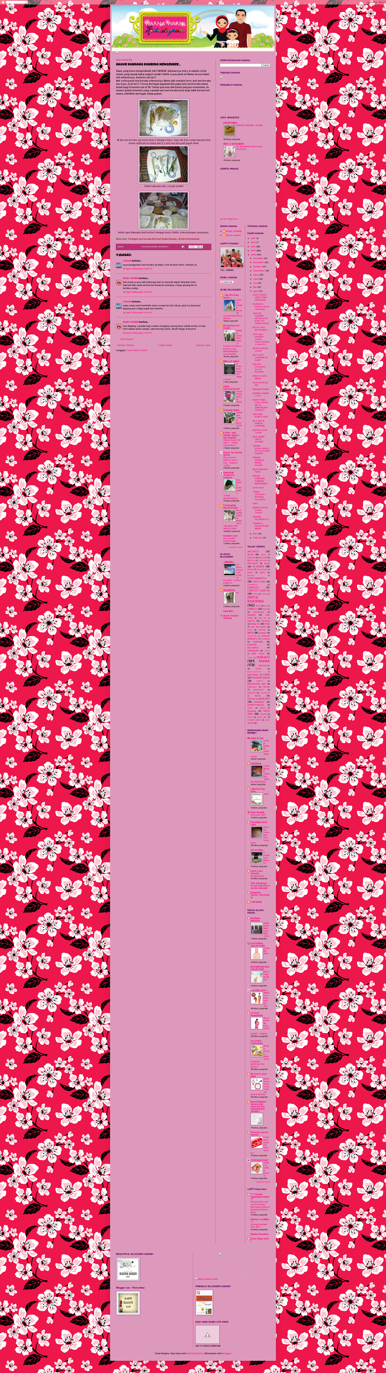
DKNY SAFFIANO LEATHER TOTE (266, 929)
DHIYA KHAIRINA (255, 599)
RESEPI (265, 698)
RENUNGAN (252, 699)
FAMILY (252, 608)
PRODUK (251, 693)
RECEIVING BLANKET (266, 975)
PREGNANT (258, 690)
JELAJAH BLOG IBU (260, 383)
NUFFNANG (252, 674)
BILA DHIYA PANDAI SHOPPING (259, 423)
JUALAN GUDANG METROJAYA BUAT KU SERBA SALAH (261, 318)
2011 (253, 250)
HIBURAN (265, 621)
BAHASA (251, 557)
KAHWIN (266, 639)
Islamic (262, 633)
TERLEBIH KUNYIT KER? (260, 415)
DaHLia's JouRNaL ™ (260, 1220)
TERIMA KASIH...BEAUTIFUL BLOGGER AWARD (261, 450)
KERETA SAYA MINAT (260, 377)
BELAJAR (263, 557)
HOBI (267, 623)
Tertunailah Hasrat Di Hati (230, 506)
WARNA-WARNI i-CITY (261, 394)
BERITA (250, 560)
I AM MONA (256, 902)
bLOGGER (258, 566)
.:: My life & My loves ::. (231, 296)
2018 (266, 794)
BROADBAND (262, 569)
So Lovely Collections (257, 1041)
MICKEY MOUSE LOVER (260, 349)
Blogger (226, 1353)
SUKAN (263, 714)
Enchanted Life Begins (231, 326)
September (259, 270)
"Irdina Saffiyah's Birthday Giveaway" (259, 495)
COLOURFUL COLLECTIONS (258, 944)
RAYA (258, 695)
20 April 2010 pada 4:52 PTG (137, 292)
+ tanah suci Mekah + (266, 857)
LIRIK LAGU (257, 653)
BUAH (250, 572)
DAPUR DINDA (230, 122)
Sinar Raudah (257, 812)
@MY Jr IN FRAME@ (233, 144)
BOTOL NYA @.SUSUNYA (260, 328)
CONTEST (253, 587)
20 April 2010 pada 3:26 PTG (137, 268)
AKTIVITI (253, 551)
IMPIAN (262, 630)
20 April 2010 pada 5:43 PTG (137, 312)
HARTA (251, 621)
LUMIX (250, 657)
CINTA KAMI (259, 581)
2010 (253, 254)
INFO (250, 632)
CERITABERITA (256, 578)
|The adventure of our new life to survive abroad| (260, 885)
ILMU (249, 630)
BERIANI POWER (261, 389)
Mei (255, 287)
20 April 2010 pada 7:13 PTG (137, 333)
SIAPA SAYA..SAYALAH (231, 387)
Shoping (251, 711)
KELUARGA (253, 647)
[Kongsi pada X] (195, 246)
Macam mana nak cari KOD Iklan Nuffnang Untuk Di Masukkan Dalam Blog (260, 1206)
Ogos (256, 274)
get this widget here (229, 219)
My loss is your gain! (259, 1074)
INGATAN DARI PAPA (260, 470)
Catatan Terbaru (125, 345)
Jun (255, 283)
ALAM (250, 554)
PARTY (259, 681)
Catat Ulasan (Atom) (137, 350)
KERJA (267, 651)
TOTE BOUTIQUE (259, 1160)
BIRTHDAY (252, 563)
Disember (258, 258)
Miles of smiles (231, 361)
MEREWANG (264, 665)
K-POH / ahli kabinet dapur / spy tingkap (231, 435)
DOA (265, 606)
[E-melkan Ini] (189, 246)
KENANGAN (253, 650)
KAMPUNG (258, 641)
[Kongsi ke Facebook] (198, 246)
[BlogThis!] (192, 246)
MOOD (259, 668)
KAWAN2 (252, 644)
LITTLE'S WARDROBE (257, 1014)
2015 (253, 242)
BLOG (267, 563)
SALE (262, 707)
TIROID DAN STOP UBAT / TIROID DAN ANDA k (232, 443)
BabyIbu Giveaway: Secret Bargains (259, 368)
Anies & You (257, 738)
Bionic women (233, 235)
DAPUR (264, 594)
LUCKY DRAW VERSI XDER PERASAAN (260, 297)
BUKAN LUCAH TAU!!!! (260, 431)
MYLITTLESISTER (254, 672)
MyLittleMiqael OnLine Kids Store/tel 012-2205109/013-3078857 (258, 1106)
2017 (253, 238)
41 (237, 592)
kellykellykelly (195, 1353)
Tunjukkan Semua (236, 547)
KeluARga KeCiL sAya (259, 823)
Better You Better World (232, 453)
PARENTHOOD (261, 677)
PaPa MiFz (228, 611)
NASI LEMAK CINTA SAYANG (259, 439)
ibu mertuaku (258, 627)
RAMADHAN (265, 693)
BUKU (262, 572)
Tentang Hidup (231, 410)
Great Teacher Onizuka (231, 616)
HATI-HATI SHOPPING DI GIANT (260, 357)
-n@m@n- (228, 562)
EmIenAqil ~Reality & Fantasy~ (228, 475)
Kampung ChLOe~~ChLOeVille (260, 895)
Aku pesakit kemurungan (229, 539)
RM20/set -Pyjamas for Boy (266, 999)
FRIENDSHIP (258, 612)
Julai (256, 279)
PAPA (266, 674)
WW (252, 723)
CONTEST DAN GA (258, 590)
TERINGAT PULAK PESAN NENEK (261, 526)
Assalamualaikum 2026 (239, 396)
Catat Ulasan (126, 339)
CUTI (255, 594)
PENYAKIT (252, 687)
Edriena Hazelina (259, 1234)
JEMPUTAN (251, 636)
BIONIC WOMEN (131, 278)
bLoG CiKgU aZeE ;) (260, 1239)
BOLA (250, 569)
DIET (258, 606)
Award (263, 554)
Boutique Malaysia (255, 919)
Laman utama (165, 345)
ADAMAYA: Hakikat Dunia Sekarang (261, 306)
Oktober (258, 266)
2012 (253, 246)
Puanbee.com (230, 535)
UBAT (267, 720)
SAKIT (250, 708)
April (256, 291)
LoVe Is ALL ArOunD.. (257, 872)
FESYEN (266, 609)
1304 (255, 503)
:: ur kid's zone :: (259, 990)
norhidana (256, 763)
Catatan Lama (203, 345)
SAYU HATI (258, 487)
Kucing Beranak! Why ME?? (259, 1225)
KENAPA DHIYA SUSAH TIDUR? (260, 510)
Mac (255, 533)
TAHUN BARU (254, 720)
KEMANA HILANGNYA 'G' (261, 518)
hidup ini (254, 623)
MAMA (136, 246)
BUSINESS (251, 575)
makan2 (128, 246)
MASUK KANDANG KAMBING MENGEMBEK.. (260, 480)
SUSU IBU (261, 717)
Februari (258, 537)
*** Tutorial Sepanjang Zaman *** (260, 1196)
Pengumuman (257, 876)
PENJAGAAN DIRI (256, 684)
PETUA (266, 687)
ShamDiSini (229, 590)
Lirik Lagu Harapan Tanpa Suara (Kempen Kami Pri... (261, 339)
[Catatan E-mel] (183, 246)
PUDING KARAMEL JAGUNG (249, 125)
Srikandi (127, 260)
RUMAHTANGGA (255, 704)
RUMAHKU (259, 702)
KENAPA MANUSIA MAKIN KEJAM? (258, 461)
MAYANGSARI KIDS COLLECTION (260, 967)
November (259, 262)
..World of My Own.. (258, 790)
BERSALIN (263, 560)
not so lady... (257, 850)
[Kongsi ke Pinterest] (201, 246)
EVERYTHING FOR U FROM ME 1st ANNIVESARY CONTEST (260, 405)
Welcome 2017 (258, 815)
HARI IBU (262, 618)
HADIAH (251, 615)
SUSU (249, 717)
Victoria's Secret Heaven (259, 1133)
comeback (252, 584)
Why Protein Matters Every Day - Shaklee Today (230, 461)
